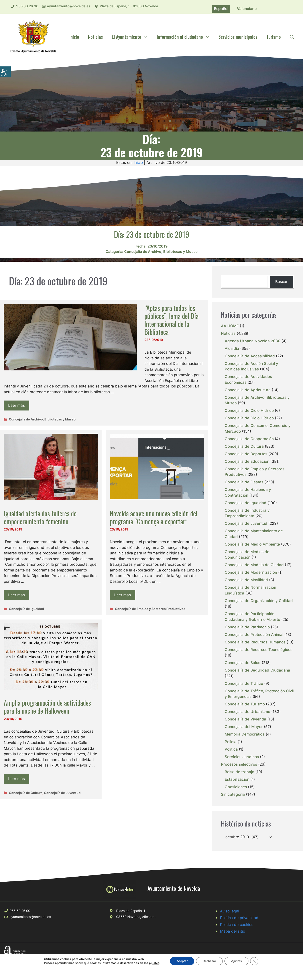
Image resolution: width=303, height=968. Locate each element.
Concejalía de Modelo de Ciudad (254, 565)
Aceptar (182, 961)
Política (231, 749)
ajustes (154, 963)
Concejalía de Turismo (245, 704)
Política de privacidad (239, 918)
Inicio (74, 36)
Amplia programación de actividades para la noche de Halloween (47, 707)
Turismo (273, 36)
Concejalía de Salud (243, 662)
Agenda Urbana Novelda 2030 (252, 341)
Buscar (281, 281)
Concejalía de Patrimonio (247, 627)
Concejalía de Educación (247, 461)
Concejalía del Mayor (244, 726)
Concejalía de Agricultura (248, 390)
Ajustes (236, 961)
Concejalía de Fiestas (244, 482)
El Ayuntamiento (126, 36)
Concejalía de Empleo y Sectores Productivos (150, 609)
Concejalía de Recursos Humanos (255, 642)
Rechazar (209, 961)
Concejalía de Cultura (25, 793)
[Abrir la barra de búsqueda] (292, 36)
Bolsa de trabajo (239, 772)
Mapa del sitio (232, 931)
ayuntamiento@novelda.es (68, 6)
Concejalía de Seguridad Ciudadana (257, 670)
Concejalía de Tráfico (244, 683)
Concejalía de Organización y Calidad (259, 600)
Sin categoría (233, 794)
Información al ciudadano (180, 36)
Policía (230, 742)
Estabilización (237, 779)
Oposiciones (236, 787)
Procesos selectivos (239, 764)
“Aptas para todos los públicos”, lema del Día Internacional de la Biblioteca (171, 320)
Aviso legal (229, 911)
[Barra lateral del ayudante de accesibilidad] (5, 71)
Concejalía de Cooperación (249, 439)
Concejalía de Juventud (62, 793)
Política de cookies (236, 924)
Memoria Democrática (245, 734)
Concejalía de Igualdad (26, 609)
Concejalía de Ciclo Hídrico (249, 410)
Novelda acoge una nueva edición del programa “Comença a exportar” (153, 517)
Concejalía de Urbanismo (247, 711)
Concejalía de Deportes (246, 454)
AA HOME (230, 326)
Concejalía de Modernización (251, 572)
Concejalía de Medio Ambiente (252, 544)
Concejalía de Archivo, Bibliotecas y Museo (161, 251)
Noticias (95, 36)
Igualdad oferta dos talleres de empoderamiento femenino (40, 517)
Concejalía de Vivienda (245, 719)
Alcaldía (232, 348)
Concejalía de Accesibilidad (250, 356)
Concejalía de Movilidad (246, 580)
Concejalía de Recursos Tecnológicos (258, 649)
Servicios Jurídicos (242, 757)
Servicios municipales (238, 36)
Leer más (16, 405)
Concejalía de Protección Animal (254, 634)
